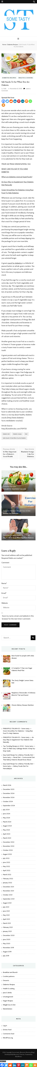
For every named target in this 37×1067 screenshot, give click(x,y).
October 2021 (7, 895)
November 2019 (8, 948)
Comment (5, 563)
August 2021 (7, 903)
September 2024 (9, 805)
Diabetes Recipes (9, 77)
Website (4, 603)
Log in (5, 1026)
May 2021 (6, 915)
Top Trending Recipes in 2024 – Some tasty (18, 746)
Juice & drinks (7, 993)
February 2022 (8, 879)
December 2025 (8, 789)
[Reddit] (11, 101)
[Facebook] (3, 101)
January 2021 (7, 931)
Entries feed (7, 1030)
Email (3, 593)
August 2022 (7, 854)
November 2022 (8, 846)
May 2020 (6, 943)
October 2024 (8, 801)
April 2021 (6, 919)
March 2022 (7, 874)
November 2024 (8, 797)
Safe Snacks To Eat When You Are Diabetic (14, 438)
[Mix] (26, 101)
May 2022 (6, 866)
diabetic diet (6, 434)
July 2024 (6, 810)
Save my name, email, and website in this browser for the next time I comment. (18, 617)
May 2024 (6, 818)
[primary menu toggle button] (18, 39)
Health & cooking (26, 77)
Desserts (6, 980)
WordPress (18, 1056)
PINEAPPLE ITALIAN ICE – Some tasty (16, 728)
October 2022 (8, 850)
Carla (4, 88)
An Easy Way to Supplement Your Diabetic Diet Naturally (18, 739)
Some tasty (15, 1052)
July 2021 (6, 907)
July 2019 (6, 956)
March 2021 (7, 923)
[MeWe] (22, 101)
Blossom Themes (19, 1054)
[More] (3, 105)
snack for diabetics (14, 263)
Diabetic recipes (17, 434)
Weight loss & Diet (23, 511)
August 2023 (7, 826)
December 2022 (8, 842)
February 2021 (8, 927)
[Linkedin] (15, 101)
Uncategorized (8, 997)
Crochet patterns (9, 976)
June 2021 (6, 911)
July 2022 (6, 858)
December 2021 (8, 887)
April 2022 (6, 870)
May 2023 (6, 830)
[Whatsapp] (30, 101)
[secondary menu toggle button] (2, 1)
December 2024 (8, 793)
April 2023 (6, 834)
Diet (26, 434)
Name (4, 583)
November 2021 (8, 891)
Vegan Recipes (8, 1001)
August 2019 (7, 952)
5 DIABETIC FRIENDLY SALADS (14, 489)
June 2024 (6, 814)
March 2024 (7, 822)
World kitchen (7, 1009)
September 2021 (8, 899)
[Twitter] (7, 101)
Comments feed (8, 1034)
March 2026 (7, 785)
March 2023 (7, 838)
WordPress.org (8, 1038)
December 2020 (9, 935)
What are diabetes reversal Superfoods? (16, 177)
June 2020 (6, 939)
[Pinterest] (19, 101)
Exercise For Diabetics (10, 513)
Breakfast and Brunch (10, 972)
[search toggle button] (34, 2)
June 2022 (6, 862)
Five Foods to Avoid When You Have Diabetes (18, 538)
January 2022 (7, 883)
